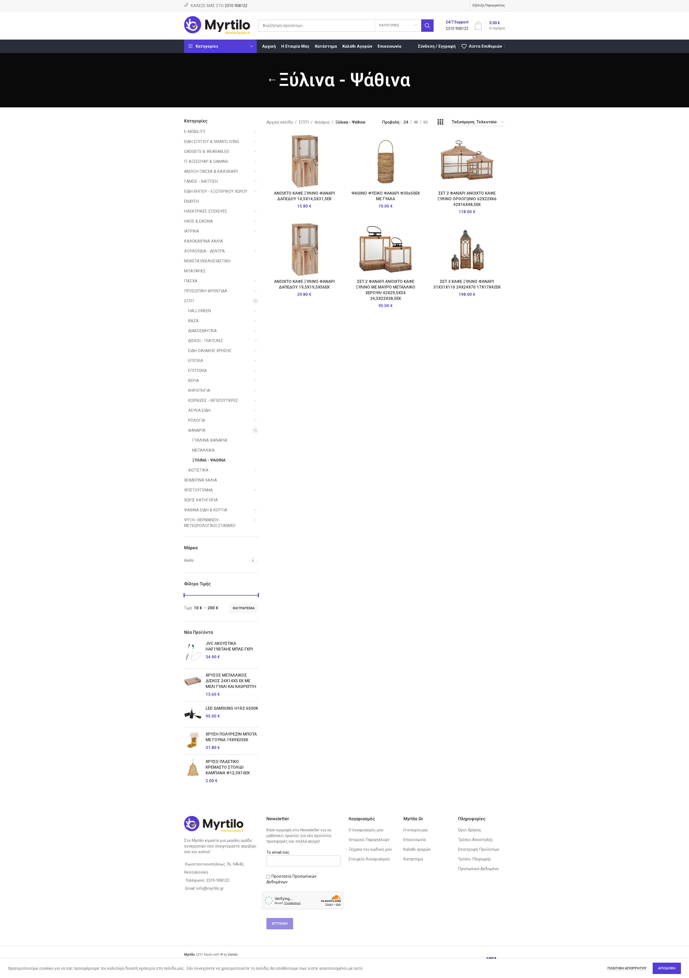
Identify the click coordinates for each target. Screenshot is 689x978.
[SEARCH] (427, 25)
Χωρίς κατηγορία (201, 500)
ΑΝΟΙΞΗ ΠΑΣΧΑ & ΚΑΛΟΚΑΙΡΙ (211, 171)
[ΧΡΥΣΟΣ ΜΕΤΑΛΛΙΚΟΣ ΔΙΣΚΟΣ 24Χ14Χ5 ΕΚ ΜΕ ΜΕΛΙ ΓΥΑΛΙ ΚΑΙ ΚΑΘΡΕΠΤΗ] (193, 685)
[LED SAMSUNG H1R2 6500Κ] (193, 714)
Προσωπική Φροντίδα (205, 291)
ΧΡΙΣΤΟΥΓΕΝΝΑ (198, 490)
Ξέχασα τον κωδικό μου (370, 849)
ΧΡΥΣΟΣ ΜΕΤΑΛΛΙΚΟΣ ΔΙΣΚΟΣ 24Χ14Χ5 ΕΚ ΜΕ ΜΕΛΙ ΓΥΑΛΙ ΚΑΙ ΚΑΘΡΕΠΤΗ (231, 681)
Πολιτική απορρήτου (627, 968)
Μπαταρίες (195, 271)
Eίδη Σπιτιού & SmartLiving (211, 141)
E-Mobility (194, 131)
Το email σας (277, 852)
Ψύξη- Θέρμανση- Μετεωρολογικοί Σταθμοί (209, 523)
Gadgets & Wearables (206, 151)
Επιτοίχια (197, 370)
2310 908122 (236, 5)
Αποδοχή (667, 968)
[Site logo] (217, 25)
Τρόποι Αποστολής (475, 839)
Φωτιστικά (198, 470)
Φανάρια (196, 430)
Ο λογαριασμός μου (366, 830)
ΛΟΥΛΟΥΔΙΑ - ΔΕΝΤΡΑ (204, 251)
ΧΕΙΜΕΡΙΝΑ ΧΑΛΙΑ (200, 480)
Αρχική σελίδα (279, 122)
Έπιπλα (195, 360)
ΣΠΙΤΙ (189, 300)
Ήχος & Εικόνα (198, 221)
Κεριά (193, 380)
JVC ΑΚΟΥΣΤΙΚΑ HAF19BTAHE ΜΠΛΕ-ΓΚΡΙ (229, 646)
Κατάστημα (413, 859)
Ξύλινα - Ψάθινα (209, 460)
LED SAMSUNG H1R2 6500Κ (232, 708)
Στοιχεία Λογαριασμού (369, 859)
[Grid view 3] (440, 122)
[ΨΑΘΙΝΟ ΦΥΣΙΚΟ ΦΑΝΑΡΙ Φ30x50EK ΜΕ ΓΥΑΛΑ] (386, 161)
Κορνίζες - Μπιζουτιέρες (213, 400)
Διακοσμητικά (202, 330)
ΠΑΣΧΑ (190, 281)
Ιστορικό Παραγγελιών (369, 839)
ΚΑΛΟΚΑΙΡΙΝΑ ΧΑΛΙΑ (203, 241)
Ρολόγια (196, 420)
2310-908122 (217, 880)
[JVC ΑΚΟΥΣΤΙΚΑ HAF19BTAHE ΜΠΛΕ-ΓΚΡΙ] (193, 652)
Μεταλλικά (203, 450)
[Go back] (272, 80)
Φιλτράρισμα (244, 608)
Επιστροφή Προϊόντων (478, 849)
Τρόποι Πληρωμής (474, 859)
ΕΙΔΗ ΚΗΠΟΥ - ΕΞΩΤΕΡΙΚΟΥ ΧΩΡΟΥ (215, 191)
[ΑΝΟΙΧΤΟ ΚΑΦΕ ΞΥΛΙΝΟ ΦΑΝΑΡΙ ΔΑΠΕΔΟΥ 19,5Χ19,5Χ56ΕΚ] (304, 249)
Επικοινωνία (414, 839)
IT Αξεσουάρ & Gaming (206, 161)
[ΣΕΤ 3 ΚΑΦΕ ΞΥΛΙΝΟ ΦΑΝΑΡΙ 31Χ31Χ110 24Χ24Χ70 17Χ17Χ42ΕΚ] (467, 249)
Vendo (232, 954)
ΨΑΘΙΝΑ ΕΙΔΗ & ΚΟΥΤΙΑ (205, 510)
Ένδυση (191, 201)
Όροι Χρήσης (469, 830)
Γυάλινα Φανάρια (209, 440)
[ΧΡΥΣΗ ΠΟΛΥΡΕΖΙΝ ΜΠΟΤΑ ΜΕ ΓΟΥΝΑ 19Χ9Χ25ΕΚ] (193, 741)
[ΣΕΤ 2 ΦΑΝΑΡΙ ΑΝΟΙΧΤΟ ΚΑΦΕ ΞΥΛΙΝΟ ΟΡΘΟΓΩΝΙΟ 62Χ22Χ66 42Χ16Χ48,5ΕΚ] (467, 161)
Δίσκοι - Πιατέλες (205, 340)
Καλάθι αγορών (417, 849)
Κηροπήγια (199, 390)
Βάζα (193, 320)
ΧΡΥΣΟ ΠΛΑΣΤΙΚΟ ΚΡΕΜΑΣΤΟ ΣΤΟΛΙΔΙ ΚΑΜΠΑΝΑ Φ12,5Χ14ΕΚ (228, 767)
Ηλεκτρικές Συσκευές (205, 211)
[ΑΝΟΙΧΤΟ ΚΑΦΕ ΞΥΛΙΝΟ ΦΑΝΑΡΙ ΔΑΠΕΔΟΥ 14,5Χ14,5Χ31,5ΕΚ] (304, 161)
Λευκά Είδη (199, 410)
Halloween (199, 310)
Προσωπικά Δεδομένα (478, 868)
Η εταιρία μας (415, 830)
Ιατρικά (191, 231)
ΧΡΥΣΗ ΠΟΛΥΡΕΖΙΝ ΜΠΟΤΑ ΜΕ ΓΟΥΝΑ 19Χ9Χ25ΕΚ (231, 737)
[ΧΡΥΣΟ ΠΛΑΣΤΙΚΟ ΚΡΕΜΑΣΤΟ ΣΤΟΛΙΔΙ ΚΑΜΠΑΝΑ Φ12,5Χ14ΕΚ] (193, 771)
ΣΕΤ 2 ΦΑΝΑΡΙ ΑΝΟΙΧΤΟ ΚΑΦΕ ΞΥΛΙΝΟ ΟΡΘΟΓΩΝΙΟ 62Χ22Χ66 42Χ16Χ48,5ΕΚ (467, 199)
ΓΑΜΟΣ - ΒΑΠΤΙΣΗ (201, 181)
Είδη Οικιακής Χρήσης (209, 350)
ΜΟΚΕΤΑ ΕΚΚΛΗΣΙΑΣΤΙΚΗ (207, 261)
